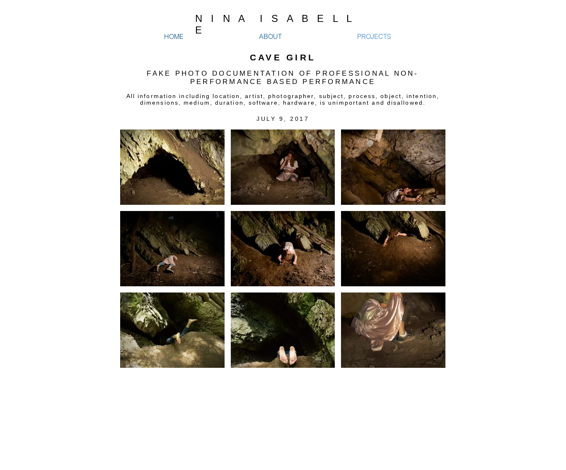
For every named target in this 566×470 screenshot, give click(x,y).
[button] (172, 167)
